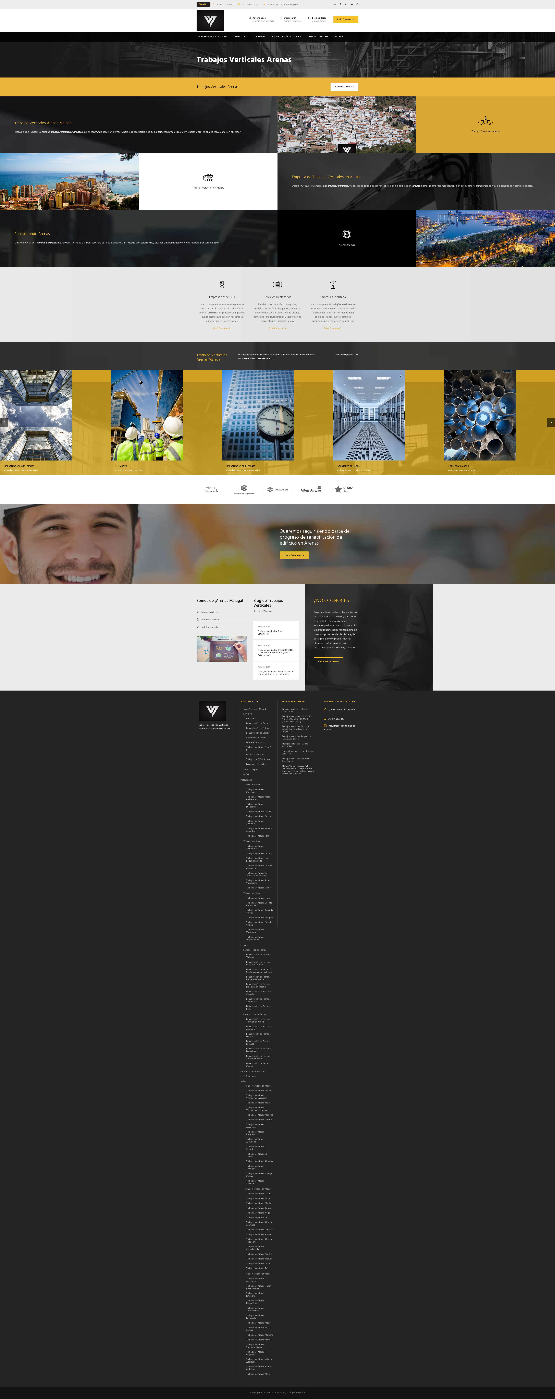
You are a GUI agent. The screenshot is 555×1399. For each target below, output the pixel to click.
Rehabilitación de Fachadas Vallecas (258, 956)
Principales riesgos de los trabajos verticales (298, 753)
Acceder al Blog (260, 611)
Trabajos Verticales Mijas (258, 1323)
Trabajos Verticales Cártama (259, 1230)
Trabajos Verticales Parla (257, 836)
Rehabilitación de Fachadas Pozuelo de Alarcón (258, 978)
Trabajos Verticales (29, 470)
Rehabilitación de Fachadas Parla (258, 1008)
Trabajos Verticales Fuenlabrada (255, 806)
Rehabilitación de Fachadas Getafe (258, 1035)
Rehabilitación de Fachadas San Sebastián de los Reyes (259, 971)
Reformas (474, 470)
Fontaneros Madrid (499, 412)
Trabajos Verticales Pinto (258, 898)
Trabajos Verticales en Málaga (257, 1086)
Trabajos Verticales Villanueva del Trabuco (257, 1109)
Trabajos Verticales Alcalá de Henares (258, 798)
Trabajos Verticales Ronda (258, 1234)
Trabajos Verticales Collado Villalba (259, 924)
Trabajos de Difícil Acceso (258, 759)
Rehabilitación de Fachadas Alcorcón (258, 1028)
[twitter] (352, 4)
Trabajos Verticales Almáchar (255, 1182)
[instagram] (357, 4)
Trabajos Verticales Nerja (258, 1213)
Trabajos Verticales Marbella (259, 1335)
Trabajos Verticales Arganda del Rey (259, 912)
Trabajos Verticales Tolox (258, 1268)
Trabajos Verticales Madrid (212, 36)
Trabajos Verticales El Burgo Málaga (259, 1175)
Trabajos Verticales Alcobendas (255, 848)
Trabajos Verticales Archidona (255, 1141)
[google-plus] (346, 4)
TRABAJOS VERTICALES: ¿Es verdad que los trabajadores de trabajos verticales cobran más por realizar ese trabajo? (298, 770)
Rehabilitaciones (11, 470)
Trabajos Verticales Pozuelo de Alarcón (259, 867)
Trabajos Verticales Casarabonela (255, 1248)
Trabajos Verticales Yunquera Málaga (255, 1346)
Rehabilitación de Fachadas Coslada (258, 993)
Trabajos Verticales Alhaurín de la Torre (259, 1241)
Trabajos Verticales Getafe (259, 816)
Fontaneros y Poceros (457, 470)
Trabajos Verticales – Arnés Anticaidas (295, 745)
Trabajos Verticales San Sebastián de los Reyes (257, 874)
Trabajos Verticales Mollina (259, 1103)
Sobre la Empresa (251, 770)
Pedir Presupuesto (346, 19)
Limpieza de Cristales (256, 764)
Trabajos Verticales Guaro (258, 1263)
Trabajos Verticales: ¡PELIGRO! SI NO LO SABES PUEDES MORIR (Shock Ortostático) (275, 652)
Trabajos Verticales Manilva (259, 1203)
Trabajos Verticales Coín (257, 1217)
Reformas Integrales (255, 754)
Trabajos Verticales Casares (259, 1120)
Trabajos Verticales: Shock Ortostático (271, 633)
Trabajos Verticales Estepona (255, 1295)
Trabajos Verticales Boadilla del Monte (259, 904)
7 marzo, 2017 (264, 667)
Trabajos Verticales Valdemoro (255, 931)
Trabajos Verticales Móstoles (255, 791)
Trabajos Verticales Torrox (258, 1208)
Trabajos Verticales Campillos (255, 1148)
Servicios (247, 714)
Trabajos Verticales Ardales (259, 1254)
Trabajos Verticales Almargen (255, 1167)
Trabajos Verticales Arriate (258, 1090)
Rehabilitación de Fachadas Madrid (258, 1065)
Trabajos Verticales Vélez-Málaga (258, 1329)
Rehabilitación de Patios (257, 728)
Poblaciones (241, 36)
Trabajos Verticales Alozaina (259, 1161)
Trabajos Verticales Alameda (259, 1115)
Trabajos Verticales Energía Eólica (259, 749)
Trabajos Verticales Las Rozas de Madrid (257, 860)
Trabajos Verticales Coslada (259, 853)
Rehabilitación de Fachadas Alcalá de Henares (258, 1057)
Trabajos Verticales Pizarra (258, 1194)
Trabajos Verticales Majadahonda (255, 938)
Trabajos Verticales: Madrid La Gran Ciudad (296, 760)
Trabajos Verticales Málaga (258, 1340)
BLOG (246, 774)
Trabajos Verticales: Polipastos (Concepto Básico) (296, 738)
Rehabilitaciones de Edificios (56, 412)
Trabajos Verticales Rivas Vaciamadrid (258, 882)
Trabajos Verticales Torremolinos (255, 1309)
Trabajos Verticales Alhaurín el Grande (259, 1224)
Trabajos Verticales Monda (259, 1374)
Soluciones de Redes (388, 412)
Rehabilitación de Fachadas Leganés (258, 1043)
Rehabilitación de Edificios (286, 36)
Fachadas (260, 36)
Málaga (338, 36)
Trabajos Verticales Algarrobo (255, 1126)
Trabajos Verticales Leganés (259, 811)
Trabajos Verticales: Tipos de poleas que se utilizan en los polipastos (275, 673)
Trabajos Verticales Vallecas (259, 888)
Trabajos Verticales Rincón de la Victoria (258, 1287)
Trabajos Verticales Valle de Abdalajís (259, 1361)
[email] (335, 4)
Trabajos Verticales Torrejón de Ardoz (259, 830)
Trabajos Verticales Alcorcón (255, 823)
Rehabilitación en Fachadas (277, 412)
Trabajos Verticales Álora (258, 1198)
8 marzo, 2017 (264, 626)
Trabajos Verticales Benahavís (255, 1133)
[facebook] (340, 4)
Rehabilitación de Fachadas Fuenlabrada (258, 1050)
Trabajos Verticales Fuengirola (255, 1317)
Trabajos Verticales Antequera (255, 1280)
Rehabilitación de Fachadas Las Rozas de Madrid (258, 986)
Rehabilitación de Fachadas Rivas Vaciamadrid (258, 963)
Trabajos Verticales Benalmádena (255, 1302)
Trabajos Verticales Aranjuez (259, 917)
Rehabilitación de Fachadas (258, 723)
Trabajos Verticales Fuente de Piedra (259, 1368)
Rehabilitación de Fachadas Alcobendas (258, 1000)
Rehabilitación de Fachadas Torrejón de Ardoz (258, 1021)
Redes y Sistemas (344, 470)
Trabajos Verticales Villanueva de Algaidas (256, 1097)
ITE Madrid (166, 412)
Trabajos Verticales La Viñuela (256, 1155)
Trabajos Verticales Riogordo (255, 1353)
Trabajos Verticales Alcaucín (259, 1259)
